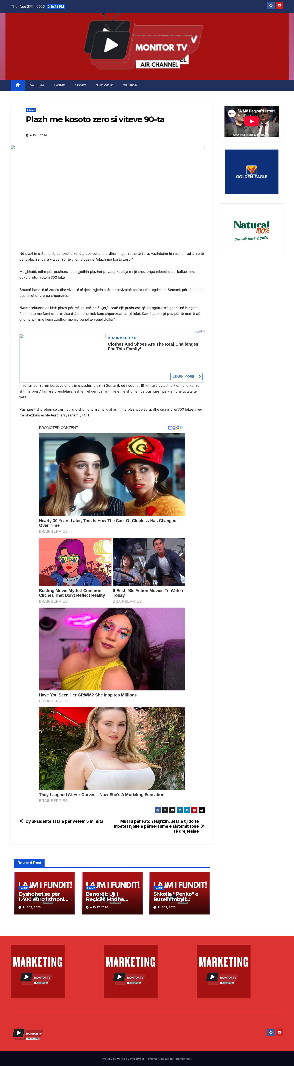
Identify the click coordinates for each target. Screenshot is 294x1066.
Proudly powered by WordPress (123, 1058)
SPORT (80, 85)
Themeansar (182, 1058)
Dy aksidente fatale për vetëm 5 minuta (64, 821)
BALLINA (37, 85)
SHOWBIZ (104, 85)
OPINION (130, 85)
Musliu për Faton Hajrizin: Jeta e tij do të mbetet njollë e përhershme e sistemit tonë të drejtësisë (156, 826)
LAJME (59, 85)
